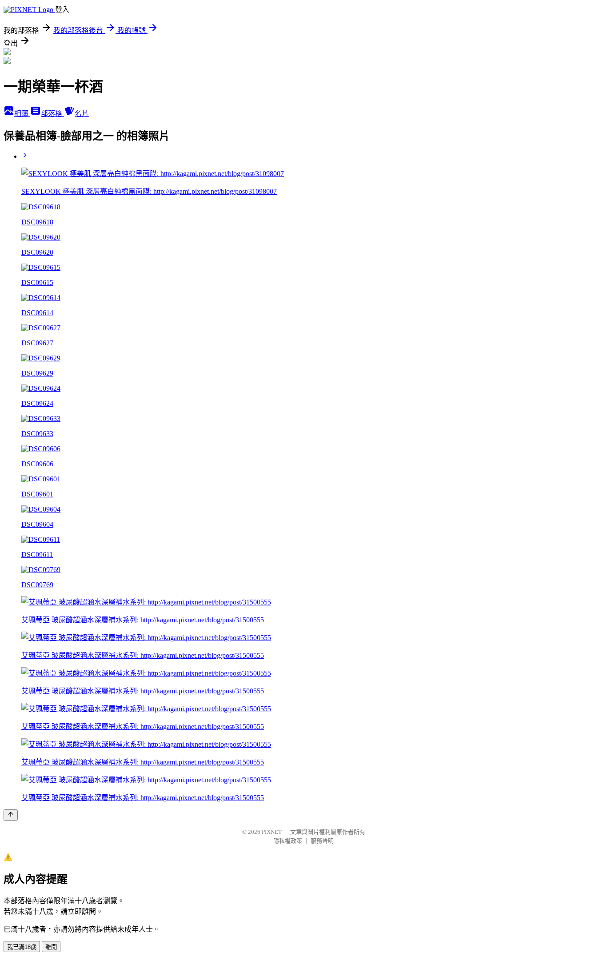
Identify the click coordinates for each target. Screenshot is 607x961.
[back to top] (11, 815)
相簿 (22, 113)
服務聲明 (322, 840)
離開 (51, 947)
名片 (82, 113)
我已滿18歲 (21, 947)
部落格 (52, 113)
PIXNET (272, 832)
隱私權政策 (287, 840)
